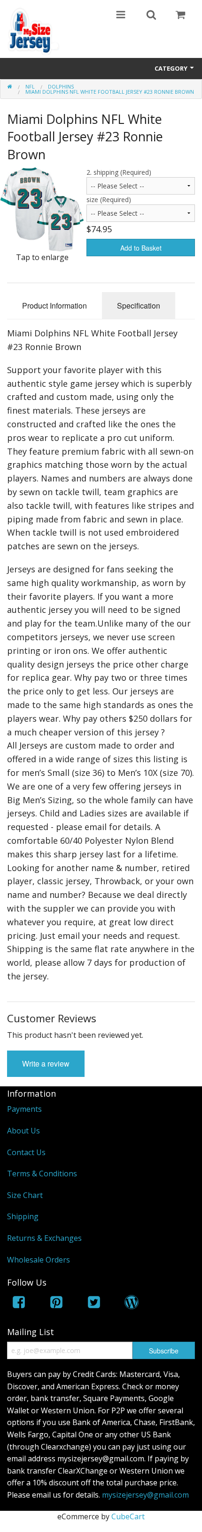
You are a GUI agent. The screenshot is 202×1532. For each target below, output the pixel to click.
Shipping (23, 1216)
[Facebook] (19, 1303)
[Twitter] (94, 1303)
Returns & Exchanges (44, 1238)
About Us (23, 1130)
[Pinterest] (56, 1303)
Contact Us (26, 1152)
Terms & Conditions (42, 1173)
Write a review (46, 1063)
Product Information (54, 305)
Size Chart (25, 1195)
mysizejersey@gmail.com (145, 1495)
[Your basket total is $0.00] (180, 15)
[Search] (151, 15)
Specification (138, 305)
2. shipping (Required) (118, 172)
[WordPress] (131, 1303)
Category (172, 68)
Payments (24, 1109)
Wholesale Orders (38, 1260)
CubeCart (128, 1516)
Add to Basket (141, 248)
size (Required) (108, 199)
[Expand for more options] (120, 15)
